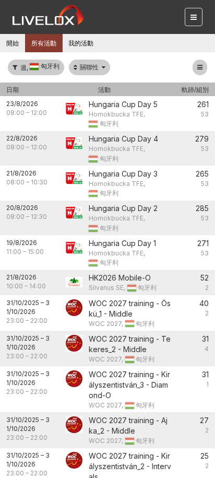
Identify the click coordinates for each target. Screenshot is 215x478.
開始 (12, 43)
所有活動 (43, 43)
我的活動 (80, 43)
